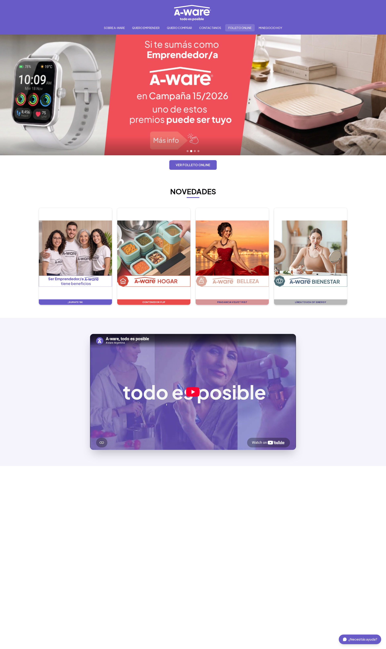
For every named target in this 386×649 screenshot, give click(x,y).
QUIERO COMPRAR (179, 28)
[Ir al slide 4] (198, 151)
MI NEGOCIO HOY (270, 28)
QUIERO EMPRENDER (146, 28)
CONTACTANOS (210, 28)
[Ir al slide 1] (188, 151)
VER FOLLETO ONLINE (193, 165)
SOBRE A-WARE (114, 28)
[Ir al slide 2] (191, 151)
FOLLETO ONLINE (240, 28)
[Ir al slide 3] (195, 151)
